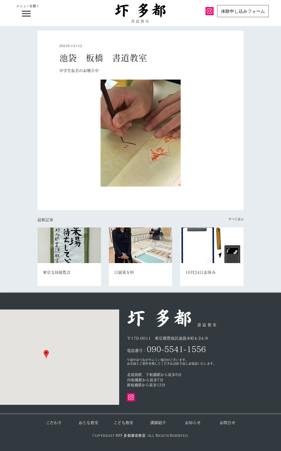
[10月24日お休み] (211, 245)
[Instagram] (209, 11)
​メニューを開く (27, 6)
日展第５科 (124, 272)
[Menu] (26, 13)
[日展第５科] (140, 245)
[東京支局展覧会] (69, 245)
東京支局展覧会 (56, 272)
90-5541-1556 (178, 349)
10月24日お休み (200, 272)
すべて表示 (236, 219)
